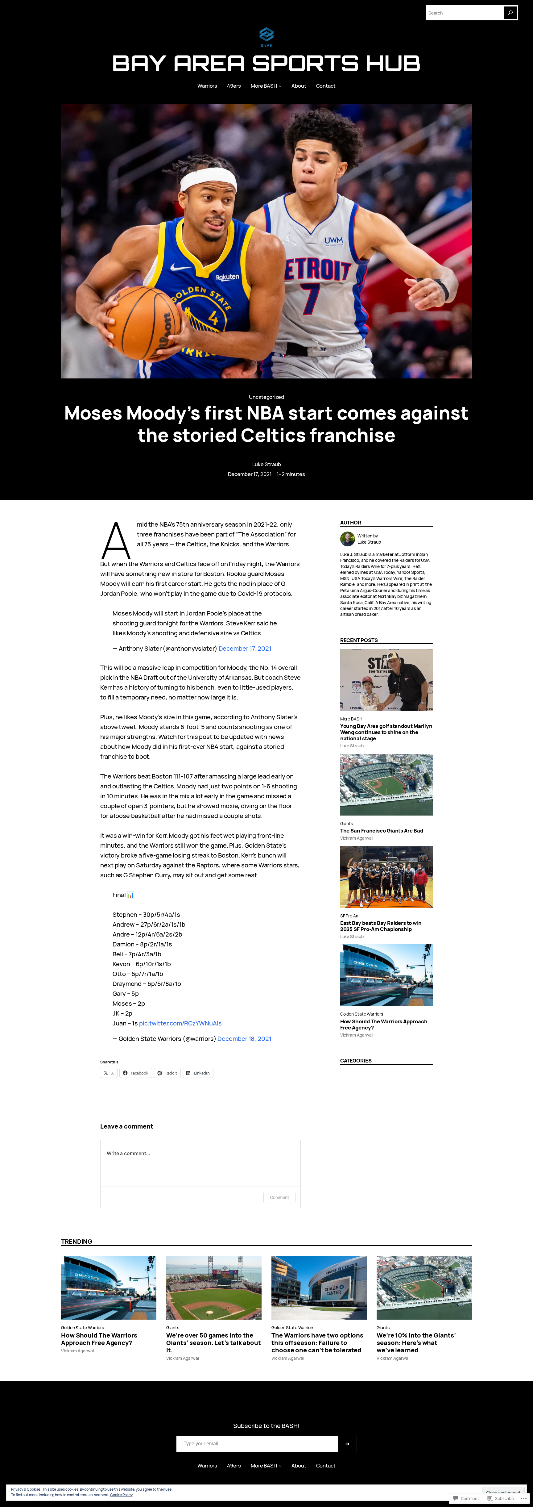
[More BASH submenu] (280, 85)
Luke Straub (266, 464)
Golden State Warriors (361, 1014)
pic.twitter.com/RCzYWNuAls (180, 1023)
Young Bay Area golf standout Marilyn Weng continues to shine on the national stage (386, 732)
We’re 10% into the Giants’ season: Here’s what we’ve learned (416, 1343)
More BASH (351, 719)
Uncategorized (266, 396)
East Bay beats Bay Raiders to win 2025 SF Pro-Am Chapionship (381, 926)
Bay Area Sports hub (266, 63)
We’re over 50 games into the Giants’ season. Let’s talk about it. (213, 1343)
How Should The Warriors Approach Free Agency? (384, 1024)
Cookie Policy (121, 1494)
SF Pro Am (350, 916)
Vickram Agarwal (356, 838)
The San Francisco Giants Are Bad (381, 831)
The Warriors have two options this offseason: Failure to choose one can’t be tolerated (317, 1343)
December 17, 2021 (245, 648)
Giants (346, 823)
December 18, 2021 (244, 1038)
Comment (279, 1197)
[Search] (510, 12)
